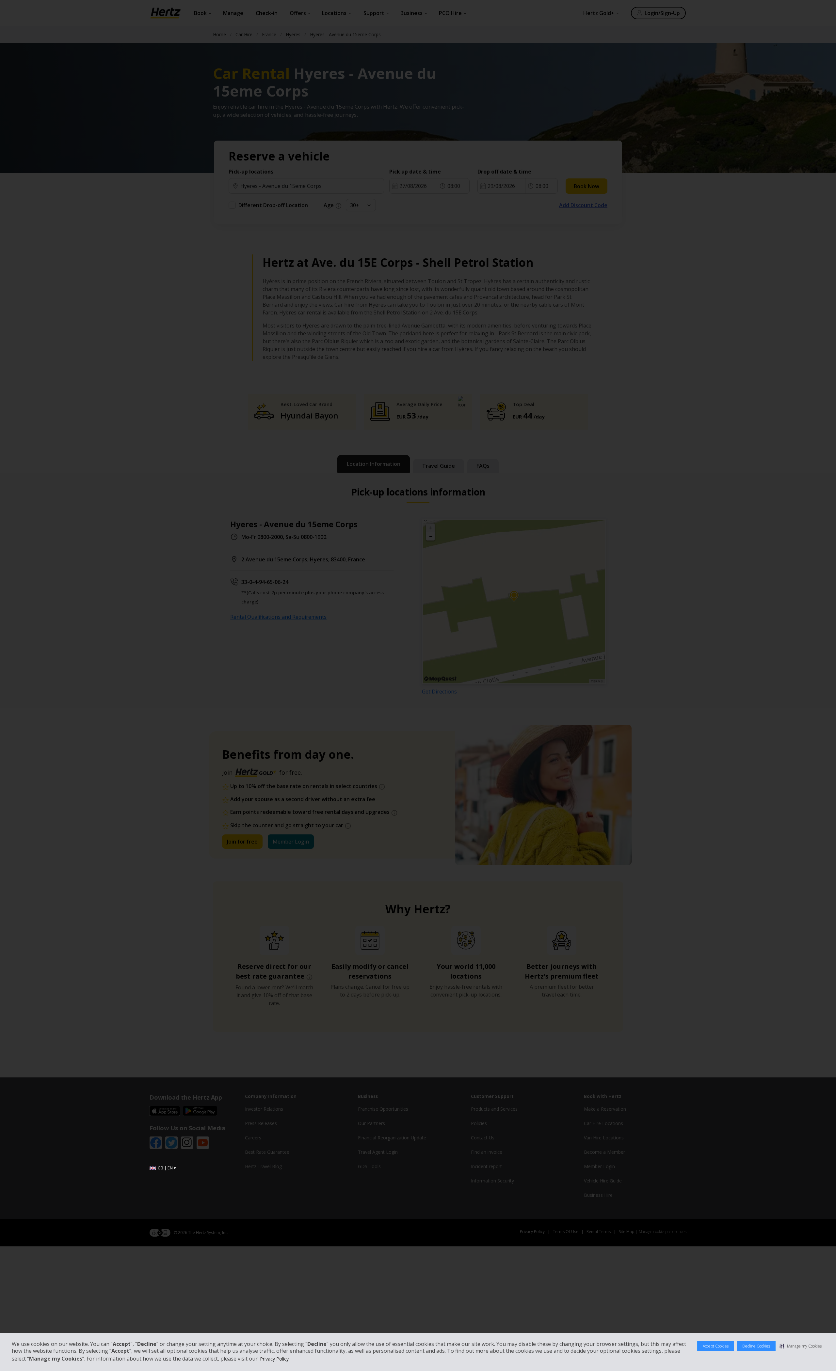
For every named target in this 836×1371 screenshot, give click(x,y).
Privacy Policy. (275, 1359)
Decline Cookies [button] (756, 1346)
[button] (800, 1346)
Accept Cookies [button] (716, 1346)
